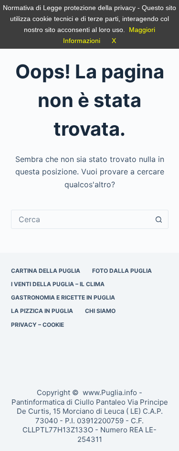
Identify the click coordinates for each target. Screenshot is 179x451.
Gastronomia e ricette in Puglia (63, 297)
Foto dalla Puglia (122, 270)
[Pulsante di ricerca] (159, 219)
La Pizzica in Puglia (42, 310)
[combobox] (80, 219)
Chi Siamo (100, 310)
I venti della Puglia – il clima (58, 284)
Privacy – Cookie (37, 324)
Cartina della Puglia (45, 270)
